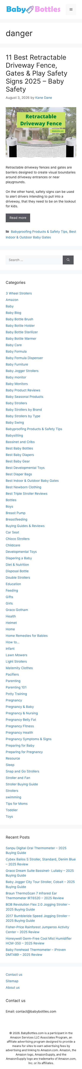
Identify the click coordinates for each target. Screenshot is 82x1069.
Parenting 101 (16, 687)
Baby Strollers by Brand (24, 409)
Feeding (12, 590)
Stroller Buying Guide (22, 784)
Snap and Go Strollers (22, 771)
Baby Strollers (16, 403)
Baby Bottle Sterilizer (22, 332)
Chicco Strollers (18, 539)
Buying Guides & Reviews (25, 526)
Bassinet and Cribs (20, 442)
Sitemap (12, 981)
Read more (18, 218)
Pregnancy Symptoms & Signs (28, 739)
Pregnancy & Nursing (22, 713)
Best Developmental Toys (25, 468)
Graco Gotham (17, 610)
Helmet (11, 623)
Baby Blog (13, 313)
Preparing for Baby (20, 745)
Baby (10, 306)
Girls (9, 603)
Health (11, 616)
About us (13, 987)
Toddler (12, 810)
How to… (12, 642)
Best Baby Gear (18, 461)
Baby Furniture (17, 364)
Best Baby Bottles (19, 448)
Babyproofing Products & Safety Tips (39, 231)
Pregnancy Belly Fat (21, 720)
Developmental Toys (21, 552)
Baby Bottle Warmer (21, 338)
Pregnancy (14, 700)
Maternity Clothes (19, 668)
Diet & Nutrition (17, 565)
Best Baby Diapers (20, 455)
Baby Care (14, 345)
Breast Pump (15, 513)
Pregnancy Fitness (20, 726)
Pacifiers (12, 674)
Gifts (9, 597)
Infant (10, 648)
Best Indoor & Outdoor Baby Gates (32, 481)
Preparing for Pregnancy (24, 752)
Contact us (14, 974)
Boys (9, 506)
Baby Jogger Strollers (22, 371)
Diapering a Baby (19, 558)
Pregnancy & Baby (20, 707)
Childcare (13, 545)
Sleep (10, 765)
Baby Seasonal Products (24, 397)
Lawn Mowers (16, 655)
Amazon (12, 300)
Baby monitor (16, 377)
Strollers (12, 791)
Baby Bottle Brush (19, 319)
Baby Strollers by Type (23, 416)
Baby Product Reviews (23, 390)
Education (13, 584)
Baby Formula (16, 351)
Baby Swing (15, 422)
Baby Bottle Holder (20, 326)
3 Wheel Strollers (19, 293)
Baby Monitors (17, 384)
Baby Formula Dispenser (24, 358)
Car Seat (12, 532)
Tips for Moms (17, 804)
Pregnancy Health (19, 732)
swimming (13, 797)
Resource (13, 758)
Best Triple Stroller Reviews (26, 493)
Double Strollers (18, 577)
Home (10, 629)
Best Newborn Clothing (23, 487)
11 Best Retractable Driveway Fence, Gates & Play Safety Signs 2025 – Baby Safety (36, 73)
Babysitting (14, 435)
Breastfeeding (16, 519)
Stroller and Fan (18, 778)
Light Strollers (16, 661)
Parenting (13, 681)
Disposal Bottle (17, 571)
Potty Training (16, 694)
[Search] (68, 260)
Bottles (11, 500)
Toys (9, 816)
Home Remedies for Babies (27, 636)
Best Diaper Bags (19, 474)
